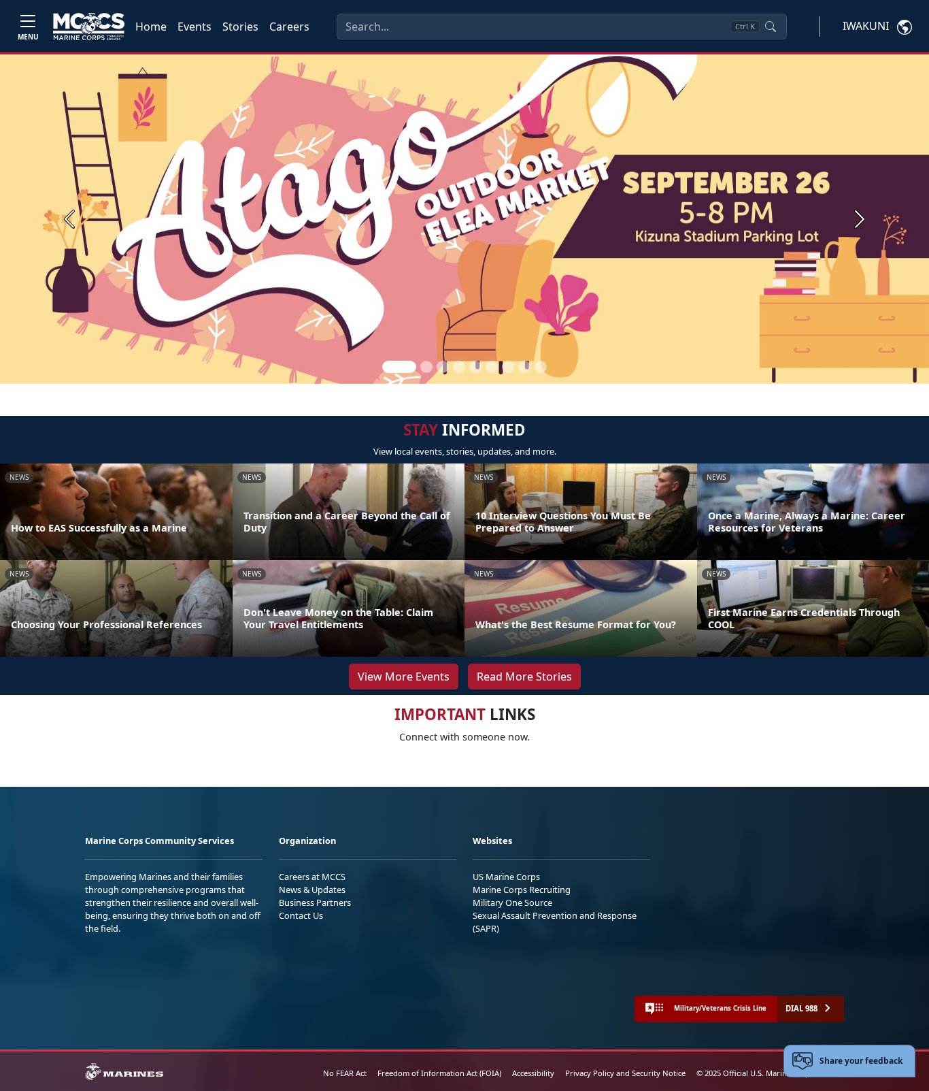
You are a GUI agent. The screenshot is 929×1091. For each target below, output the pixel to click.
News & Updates (312, 889)
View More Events (404, 676)
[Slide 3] (443, 367)
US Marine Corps (506, 876)
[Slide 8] (524, 367)
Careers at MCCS (312, 876)
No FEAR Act (345, 1073)
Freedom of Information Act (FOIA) (439, 1073)
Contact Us (301, 915)
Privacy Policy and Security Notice (625, 1073)
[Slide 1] (399, 367)
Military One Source (512, 902)
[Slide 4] (459, 367)
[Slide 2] (426, 367)
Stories (240, 26)
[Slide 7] (508, 367)
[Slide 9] (541, 367)
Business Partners (315, 902)
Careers (289, 26)
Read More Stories (524, 676)
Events (195, 26)
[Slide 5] (475, 367)
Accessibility (533, 1073)
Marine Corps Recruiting (522, 889)
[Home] (88, 27)
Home (151, 26)
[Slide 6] (492, 367)
